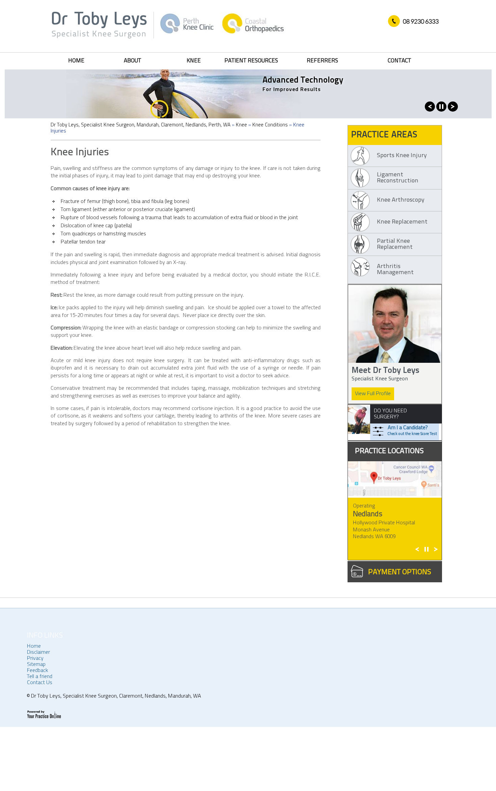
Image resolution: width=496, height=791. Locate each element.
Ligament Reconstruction (397, 178)
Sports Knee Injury (402, 156)
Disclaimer (38, 652)
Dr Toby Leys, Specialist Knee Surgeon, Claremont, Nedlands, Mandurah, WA (115, 696)
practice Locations (389, 451)
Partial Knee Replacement (395, 244)
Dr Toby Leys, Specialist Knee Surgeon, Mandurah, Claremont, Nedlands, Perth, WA (140, 125)
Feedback (37, 670)
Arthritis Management (395, 270)
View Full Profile (373, 394)
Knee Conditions (270, 125)
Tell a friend (39, 676)
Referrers (322, 61)
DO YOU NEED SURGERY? (390, 414)
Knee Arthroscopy (400, 200)
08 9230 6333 (421, 21)
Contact (399, 61)
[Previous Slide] (430, 110)
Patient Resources (251, 61)
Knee (194, 61)
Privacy (35, 658)
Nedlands (367, 514)
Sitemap (36, 664)
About (132, 61)
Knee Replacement (402, 222)
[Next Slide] (453, 110)
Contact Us (39, 682)
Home (76, 61)
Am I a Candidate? (412, 430)
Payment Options (399, 572)
